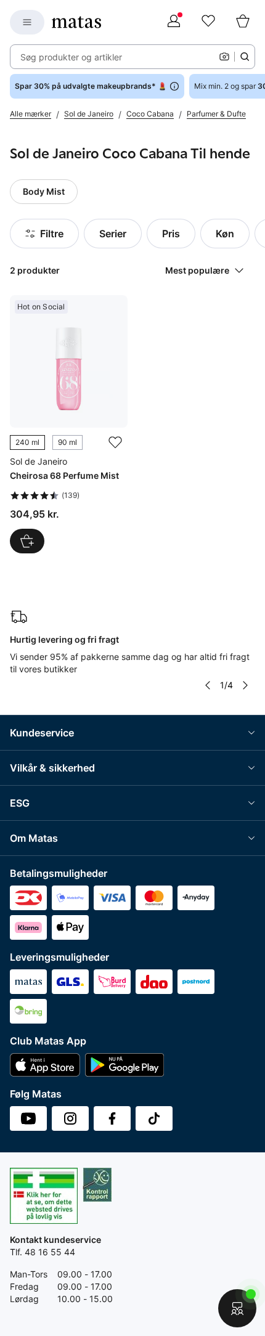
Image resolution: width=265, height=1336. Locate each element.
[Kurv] (242, 22)
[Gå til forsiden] (76, 22)
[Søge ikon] (245, 57)
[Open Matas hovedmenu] (27, 22)
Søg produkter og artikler (71, 57)
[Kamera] (224, 57)
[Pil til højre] (245, 685)
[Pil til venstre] (208, 685)
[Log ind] (173, 22)
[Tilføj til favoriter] (115, 442)
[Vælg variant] (27, 541)
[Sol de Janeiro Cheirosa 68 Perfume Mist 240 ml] (69, 424)
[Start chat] (237, 1308)
